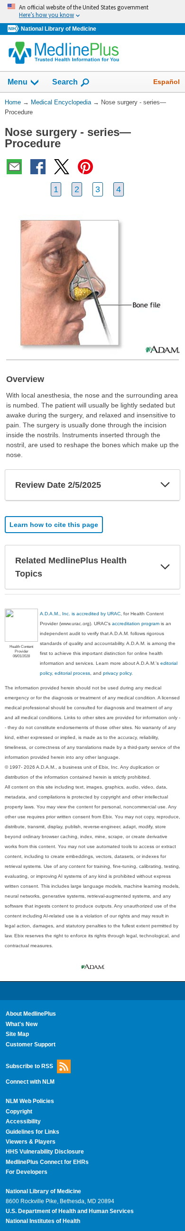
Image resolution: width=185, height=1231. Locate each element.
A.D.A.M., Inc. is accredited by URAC (80, 613)
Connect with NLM (30, 1081)
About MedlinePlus (31, 1013)
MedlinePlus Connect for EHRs (47, 1162)
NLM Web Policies (30, 1101)
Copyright (19, 1111)
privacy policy (117, 673)
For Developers (26, 1172)
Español (166, 81)
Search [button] (65, 81)
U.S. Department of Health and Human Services (70, 1211)
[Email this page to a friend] (14, 166)
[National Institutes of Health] (14, 29)
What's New (21, 1024)
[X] (61, 166)
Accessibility (23, 1121)
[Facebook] (37, 166)
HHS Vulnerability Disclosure (45, 1151)
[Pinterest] (85, 166)
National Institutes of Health (43, 1221)
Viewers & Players (31, 1141)
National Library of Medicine (58, 28)
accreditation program (135, 623)
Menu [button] (18, 82)
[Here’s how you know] (92, 11)
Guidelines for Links (32, 1132)
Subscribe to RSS (29, 1066)
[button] (165, 485)
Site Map (17, 1034)
